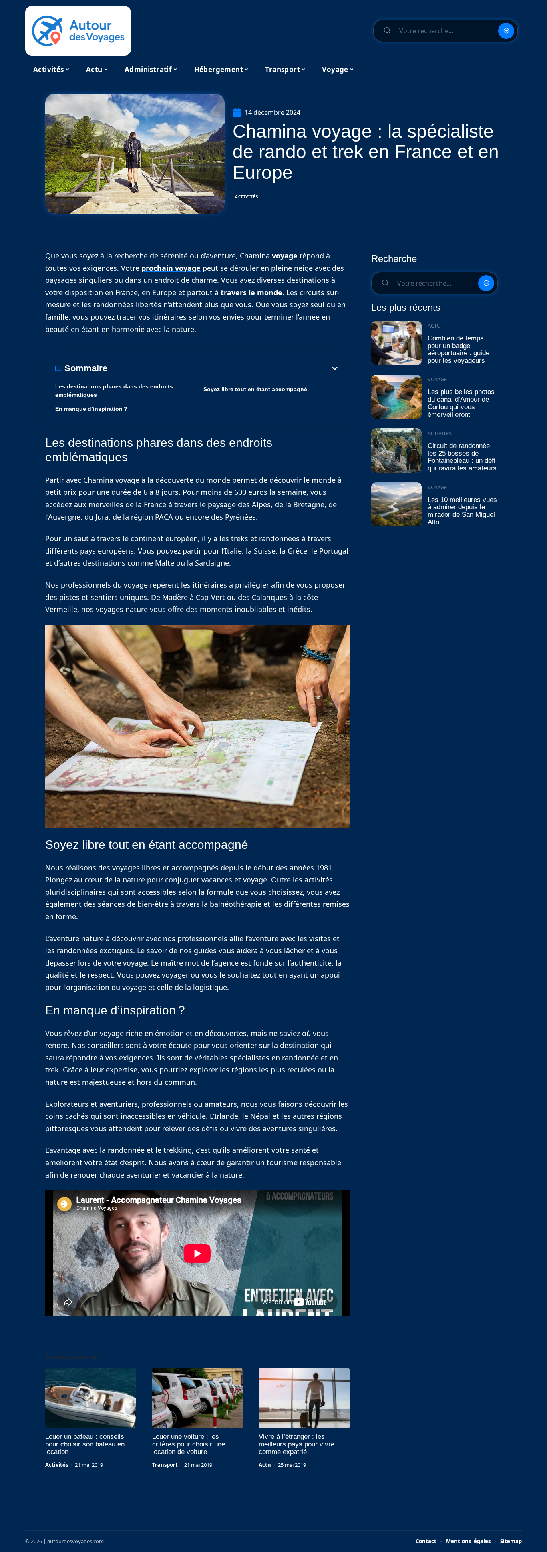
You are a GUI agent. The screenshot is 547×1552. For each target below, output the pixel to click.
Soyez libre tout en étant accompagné (255, 389)
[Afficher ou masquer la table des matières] (223, 368)
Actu (265, 1464)
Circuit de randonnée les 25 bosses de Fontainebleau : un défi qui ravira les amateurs (462, 457)
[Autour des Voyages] (78, 31)
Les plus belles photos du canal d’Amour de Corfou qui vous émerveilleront (461, 403)
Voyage (437, 379)
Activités (246, 197)
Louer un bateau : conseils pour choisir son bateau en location (85, 1444)
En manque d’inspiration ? (91, 409)
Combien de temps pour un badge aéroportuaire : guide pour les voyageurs (458, 349)
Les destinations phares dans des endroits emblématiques (114, 390)
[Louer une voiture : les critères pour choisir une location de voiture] (197, 1398)
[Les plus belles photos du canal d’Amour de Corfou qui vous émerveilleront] (396, 397)
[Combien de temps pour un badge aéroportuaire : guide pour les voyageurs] (396, 343)
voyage (285, 255)
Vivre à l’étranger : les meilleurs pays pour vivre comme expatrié (296, 1444)
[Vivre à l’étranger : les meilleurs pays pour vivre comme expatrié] (304, 1398)
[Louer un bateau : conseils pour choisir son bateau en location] (90, 1398)
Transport (165, 1464)
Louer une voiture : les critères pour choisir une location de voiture (188, 1444)
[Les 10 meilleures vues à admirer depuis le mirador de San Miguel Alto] (396, 504)
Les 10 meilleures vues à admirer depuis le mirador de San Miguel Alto (462, 511)
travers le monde (251, 292)
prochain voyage (171, 268)
